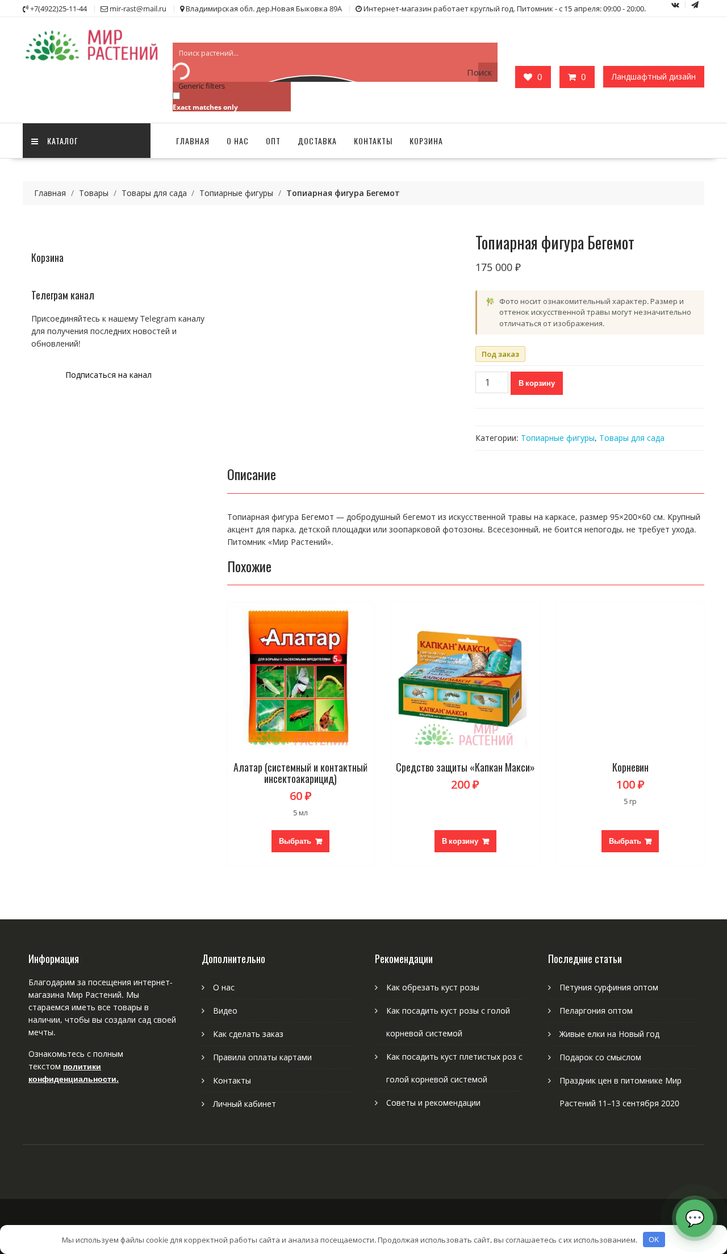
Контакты (373, 141)
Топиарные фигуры (236, 193)
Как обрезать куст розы (432, 987)
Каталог (62, 141)
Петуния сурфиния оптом (608, 987)
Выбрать (295, 841)
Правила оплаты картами (262, 1057)
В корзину (537, 383)
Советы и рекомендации (433, 1102)
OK (654, 1239)
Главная (193, 141)
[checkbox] (229, 100)
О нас (238, 141)
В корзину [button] (460, 841)
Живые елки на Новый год (609, 1033)
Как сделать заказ (248, 1033)
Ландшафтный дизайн (654, 76)
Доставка (317, 141)
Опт (273, 141)
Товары (93, 193)
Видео (225, 1010)
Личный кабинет (244, 1103)
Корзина (426, 141)
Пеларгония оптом (596, 1010)
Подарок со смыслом (600, 1057)
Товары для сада (154, 193)
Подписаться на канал (108, 374)
